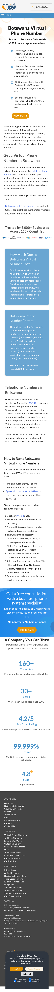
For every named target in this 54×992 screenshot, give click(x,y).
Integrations (10, 870)
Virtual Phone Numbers (15, 835)
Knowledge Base (12, 820)
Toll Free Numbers (13, 838)
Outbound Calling (12, 844)
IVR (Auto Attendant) (14, 881)
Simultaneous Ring (13, 890)
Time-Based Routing (13, 879)
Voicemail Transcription (15, 893)
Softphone (9, 884)
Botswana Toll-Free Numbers (20, 206)
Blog (6, 817)
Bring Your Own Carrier (15, 855)
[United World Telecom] (9, 6)
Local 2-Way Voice (13, 841)
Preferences (21, 981)
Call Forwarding (12, 858)
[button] (27, 15)
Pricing (20, 515)
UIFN (6, 849)
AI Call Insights (11, 873)
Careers (8, 823)
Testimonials (10, 814)
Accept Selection (34, 969)
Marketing (36, 981)
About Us (8, 803)
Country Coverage (13, 808)
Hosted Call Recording (15, 876)
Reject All (27, 974)
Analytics (35, 979)
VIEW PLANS (20, 115)
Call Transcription (12, 896)
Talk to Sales (27, 629)
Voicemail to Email (13, 887)
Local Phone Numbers (14, 846)
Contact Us (9, 826)
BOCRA (32, 403)
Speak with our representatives (22, 491)
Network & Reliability (14, 806)
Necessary (22, 979)
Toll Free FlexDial (12, 852)
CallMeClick (10, 861)
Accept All (16, 969)
